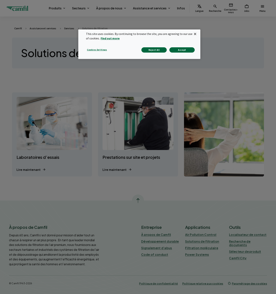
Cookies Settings (97, 49)
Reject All (154, 49)
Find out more (110, 38)
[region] (139, 44)
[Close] (195, 34)
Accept (182, 49)
